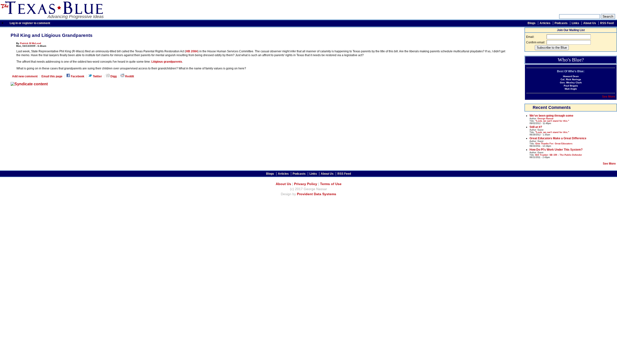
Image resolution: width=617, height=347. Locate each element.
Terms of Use (331, 184)
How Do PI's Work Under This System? (556, 149)
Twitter (97, 76)
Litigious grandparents (166, 61)
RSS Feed (607, 23)
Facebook (77, 76)
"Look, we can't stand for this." (552, 121)
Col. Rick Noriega (571, 79)
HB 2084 (192, 51)
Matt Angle (571, 88)
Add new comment (25, 76)
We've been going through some (551, 115)
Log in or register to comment (30, 23)
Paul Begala (571, 85)
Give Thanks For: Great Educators (553, 143)
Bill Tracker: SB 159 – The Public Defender (558, 155)
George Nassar (545, 118)
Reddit (129, 76)
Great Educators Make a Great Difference (558, 138)
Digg (113, 76)
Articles (545, 23)
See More (608, 96)
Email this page (51, 76)
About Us (589, 23)
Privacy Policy (305, 184)
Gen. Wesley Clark (571, 82)
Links (575, 23)
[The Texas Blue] (51, 13)
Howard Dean (571, 76)
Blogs (532, 23)
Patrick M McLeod (30, 43)
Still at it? (536, 127)
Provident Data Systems (316, 194)
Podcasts (561, 23)
